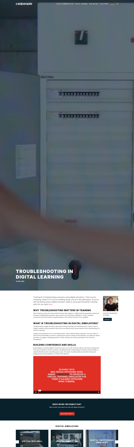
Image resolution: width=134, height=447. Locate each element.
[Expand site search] (117, 4)
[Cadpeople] (24, 4)
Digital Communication (65, 4)
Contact (107, 319)
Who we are (93, 4)
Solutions (104, 4)
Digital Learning (81, 4)
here (50, 304)
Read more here (66, 413)
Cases (112, 4)
